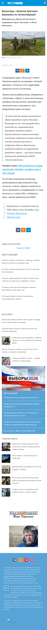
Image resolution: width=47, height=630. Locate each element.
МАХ (37, 210)
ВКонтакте (21, 213)
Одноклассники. (14, 217)
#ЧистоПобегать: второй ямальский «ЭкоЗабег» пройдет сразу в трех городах (22, 169)
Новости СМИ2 (23, 248)
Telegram (11, 213)
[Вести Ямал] (17, 3)
